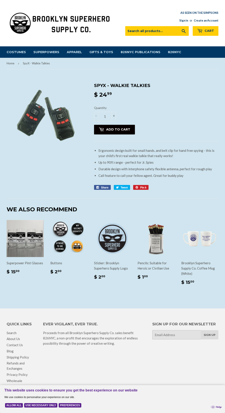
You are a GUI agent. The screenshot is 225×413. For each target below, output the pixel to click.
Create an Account (206, 20)
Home (10, 63)
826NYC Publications (140, 52)
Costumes (16, 52)
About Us (13, 339)
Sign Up (210, 335)
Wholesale (14, 381)
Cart (209, 31)
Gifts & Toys (101, 52)
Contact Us (15, 345)
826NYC (174, 52)
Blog (10, 351)
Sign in (183, 20)
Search (11, 333)
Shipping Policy (18, 357)
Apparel (74, 52)
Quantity (100, 108)
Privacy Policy (17, 375)
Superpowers (46, 52)
